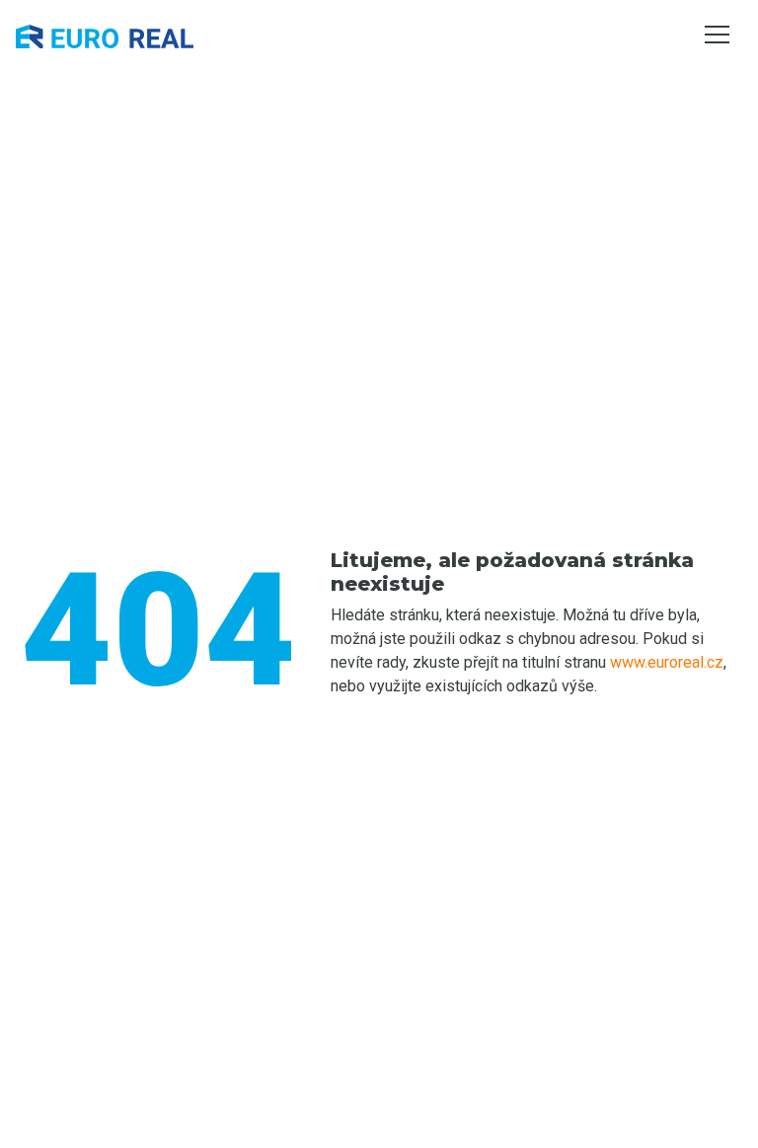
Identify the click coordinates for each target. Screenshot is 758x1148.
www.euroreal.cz (666, 662)
